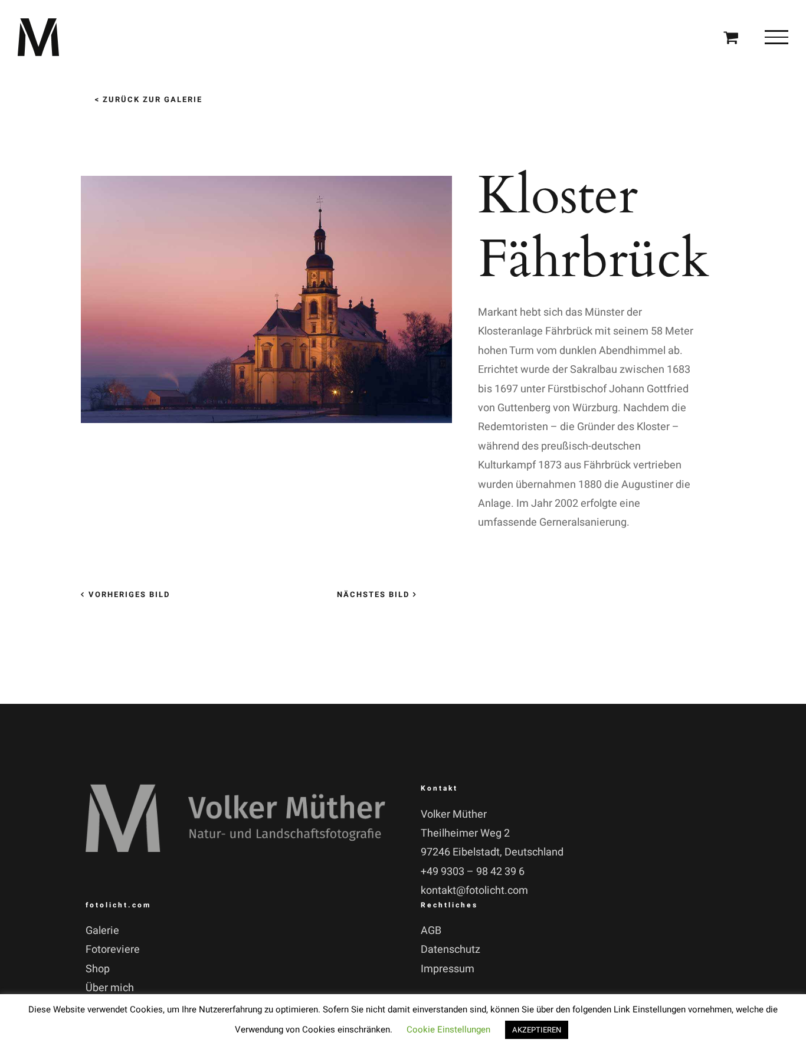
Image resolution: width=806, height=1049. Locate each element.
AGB (431, 931)
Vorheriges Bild (129, 594)
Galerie (102, 931)
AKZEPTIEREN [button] (536, 1029)
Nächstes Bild (373, 594)
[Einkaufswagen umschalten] (730, 37)
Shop (98, 969)
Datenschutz (450, 950)
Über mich (110, 988)
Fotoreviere (113, 950)
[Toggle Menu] (776, 37)
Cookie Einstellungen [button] (448, 1029)
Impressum (447, 969)
